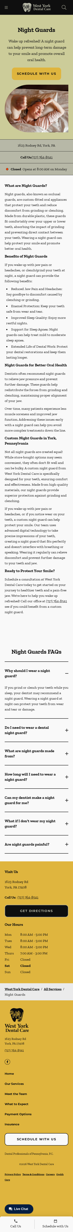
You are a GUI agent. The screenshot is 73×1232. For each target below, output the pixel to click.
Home (9, 1073)
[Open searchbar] (64, 7)
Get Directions (36, 911)
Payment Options (18, 1114)
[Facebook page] (7, 1062)
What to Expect (16, 1104)
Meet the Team (16, 1094)
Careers (50, 1174)
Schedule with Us (36, 74)
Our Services (14, 1084)
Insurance (12, 1124)
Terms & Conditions (33, 1174)
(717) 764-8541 (42, 157)
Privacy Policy (13, 1174)
